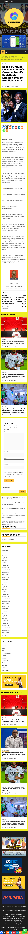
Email (6, 458)
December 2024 (6, 599)
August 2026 (5, 550)
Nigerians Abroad (6, 663)
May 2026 (4, 558)
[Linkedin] (13, 127)
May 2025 (4, 587)
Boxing (3, 648)
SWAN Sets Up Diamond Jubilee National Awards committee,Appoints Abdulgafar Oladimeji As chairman (8, 302)
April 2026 (4, 560)
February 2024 (5, 623)
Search (6, 487)
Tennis (3, 667)
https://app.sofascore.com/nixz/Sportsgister (14, 906)
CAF (3, 650)
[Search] (26, 51)
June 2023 (4, 635)
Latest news (5, 660)
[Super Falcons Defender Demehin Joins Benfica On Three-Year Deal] (14, 327)
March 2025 (5, 591)
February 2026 (5, 565)
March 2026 (5, 562)
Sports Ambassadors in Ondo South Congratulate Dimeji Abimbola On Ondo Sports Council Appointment (13, 410)
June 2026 (4, 555)
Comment (7, 432)
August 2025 (5, 579)
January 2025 (5, 596)
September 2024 (6, 606)
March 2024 (5, 620)
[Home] (3, 52)
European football (6, 653)
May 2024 (4, 616)
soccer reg (12, 914)
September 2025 (6, 577)
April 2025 (4, 589)
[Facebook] (3, 127)
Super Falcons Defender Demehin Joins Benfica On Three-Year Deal (13, 342)
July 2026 (4, 553)
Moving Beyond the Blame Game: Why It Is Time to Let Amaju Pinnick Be (13, 754)
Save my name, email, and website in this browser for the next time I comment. (14, 474)
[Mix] (22, 127)
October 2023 (5, 632)
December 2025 (6, 570)
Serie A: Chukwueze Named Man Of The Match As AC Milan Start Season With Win (14, 376)
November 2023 (6, 630)
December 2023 (6, 628)
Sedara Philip (15, 86)
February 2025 (5, 594)
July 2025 (4, 582)
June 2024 (4, 613)
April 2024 (4, 618)
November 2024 (6, 601)
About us (15, 916)
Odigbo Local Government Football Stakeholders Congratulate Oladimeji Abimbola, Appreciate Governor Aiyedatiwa (14, 522)
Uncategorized (5, 670)
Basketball (4, 646)
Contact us (22, 916)
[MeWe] (19, 127)
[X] (7, 127)
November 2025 (6, 572)
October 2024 (5, 603)
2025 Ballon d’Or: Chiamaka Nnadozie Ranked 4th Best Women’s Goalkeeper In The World (20, 301)
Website (6, 464)
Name (6, 452)
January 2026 (5, 567)
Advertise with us (7, 916)
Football (4, 63)
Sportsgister (14, 32)
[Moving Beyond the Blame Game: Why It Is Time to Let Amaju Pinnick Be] (14, 738)
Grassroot (4, 658)
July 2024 (4, 611)
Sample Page (19, 924)
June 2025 (4, 584)
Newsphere (22, 927)
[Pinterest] (16, 127)
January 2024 (5, 625)
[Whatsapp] (3, 130)
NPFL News (4, 665)
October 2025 (5, 574)
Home (6, 914)
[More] (7, 130)
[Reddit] (10, 127)
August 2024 (5, 608)
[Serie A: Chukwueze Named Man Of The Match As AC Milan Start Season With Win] (14, 360)
